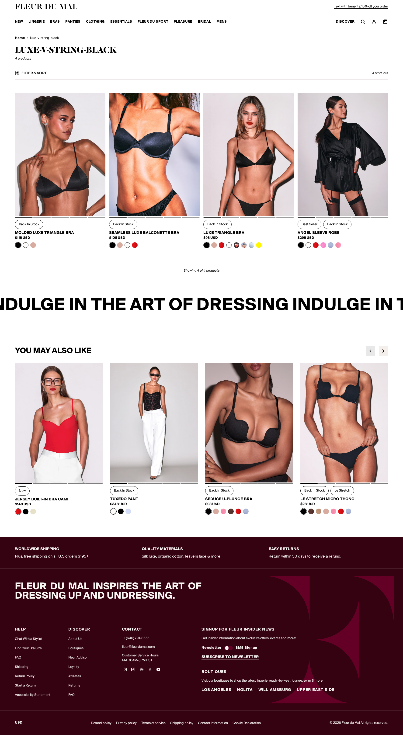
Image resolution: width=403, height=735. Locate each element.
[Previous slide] (370, 351)
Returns (74, 685)
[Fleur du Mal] (46, 6)
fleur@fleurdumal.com (138, 647)
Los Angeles (216, 689)
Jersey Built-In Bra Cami (41, 499)
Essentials (121, 21)
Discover (345, 21)
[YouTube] (158, 671)
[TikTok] (133, 671)
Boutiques (75, 648)
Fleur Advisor (78, 657)
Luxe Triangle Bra (223, 233)
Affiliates (74, 676)
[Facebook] (150, 671)
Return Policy (25, 676)
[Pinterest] (141, 671)
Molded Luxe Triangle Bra (44, 233)
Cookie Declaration (247, 723)
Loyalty (73, 667)
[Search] (363, 21)
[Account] (374, 21)
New (19, 21)
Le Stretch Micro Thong (327, 499)
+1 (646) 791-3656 (135, 638)
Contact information (213, 723)
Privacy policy (126, 723)
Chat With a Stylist (28, 639)
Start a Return (25, 685)
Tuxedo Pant (124, 499)
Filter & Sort (34, 73)
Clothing (95, 21)
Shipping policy (181, 723)
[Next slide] (383, 351)
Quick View (60, 205)
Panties (72, 21)
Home (20, 38)
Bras (55, 21)
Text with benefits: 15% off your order (361, 6)
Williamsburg (275, 689)
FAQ (18, 657)
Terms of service (153, 723)
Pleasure (183, 21)
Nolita (245, 689)
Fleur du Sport (153, 21)
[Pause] (396, 305)
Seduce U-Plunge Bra (228, 499)
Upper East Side (315, 689)
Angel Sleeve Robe (319, 233)
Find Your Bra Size (28, 648)
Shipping (21, 667)
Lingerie (36, 21)
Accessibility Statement (32, 695)
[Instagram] (125, 671)
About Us (75, 639)
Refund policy (101, 723)
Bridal (204, 21)
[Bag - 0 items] (385, 21)
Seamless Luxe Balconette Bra (144, 233)
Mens (221, 21)
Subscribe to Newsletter (230, 657)
